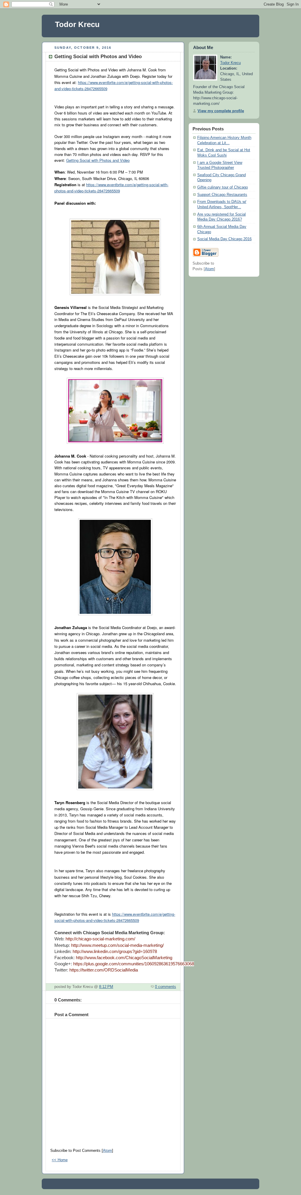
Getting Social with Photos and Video (98, 160)
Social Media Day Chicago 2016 (224, 239)
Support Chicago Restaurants (222, 195)
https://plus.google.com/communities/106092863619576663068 (133, 964)
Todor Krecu (77, 24)
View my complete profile (221, 111)
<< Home (60, 1160)
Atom (107, 1151)
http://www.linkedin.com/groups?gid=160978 (115, 951)
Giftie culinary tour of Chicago (222, 187)
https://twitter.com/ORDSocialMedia (103, 970)
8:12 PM (106, 987)
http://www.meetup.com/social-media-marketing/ (117, 945)
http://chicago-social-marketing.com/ (100, 939)
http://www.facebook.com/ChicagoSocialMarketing (124, 957)
